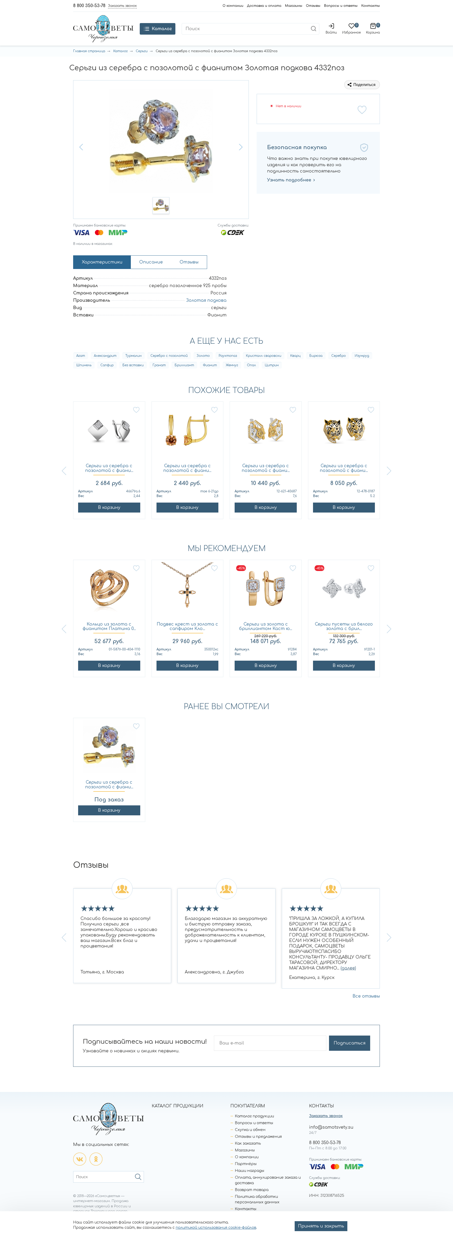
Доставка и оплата (264, 6)
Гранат (159, 365)
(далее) (348, 968)
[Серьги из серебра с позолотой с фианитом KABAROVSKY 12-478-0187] (344, 432)
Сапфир (107, 365)
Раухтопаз (228, 356)
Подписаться (349, 1043)
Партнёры (246, 1164)
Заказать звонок (326, 1116)
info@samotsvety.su (331, 1127)
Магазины (293, 6)
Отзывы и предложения (258, 1137)
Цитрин (272, 365)
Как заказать (248, 1143)
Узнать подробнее (289, 180)
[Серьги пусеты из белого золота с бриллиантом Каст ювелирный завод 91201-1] (344, 591)
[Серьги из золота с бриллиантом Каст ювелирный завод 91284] (266, 591)
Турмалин (133, 356)
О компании (233, 6)
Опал (251, 365)
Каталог (120, 51)
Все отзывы (366, 996)
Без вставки (133, 365)
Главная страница (89, 51)
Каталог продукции (254, 1116)
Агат (80, 356)
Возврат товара (251, 1190)
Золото (203, 356)
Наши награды (249, 1171)
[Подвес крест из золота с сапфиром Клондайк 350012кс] (188, 591)
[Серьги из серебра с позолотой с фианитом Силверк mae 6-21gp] (188, 432)
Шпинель (83, 365)
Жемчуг (232, 365)
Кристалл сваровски (263, 356)
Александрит (105, 356)
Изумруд (362, 356)
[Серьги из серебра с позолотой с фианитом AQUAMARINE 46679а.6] (109, 432)
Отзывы (313, 6)
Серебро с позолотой (169, 356)
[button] (82, 147)
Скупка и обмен (250, 1130)
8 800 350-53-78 (89, 5)
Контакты (370, 6)
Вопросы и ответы (341, 6)
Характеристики (102, 262)
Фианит (210, 365)
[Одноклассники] (96, 1159)
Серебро (338, 356)
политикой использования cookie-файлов (216, 1228)
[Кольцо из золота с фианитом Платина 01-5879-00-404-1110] (109, 591)
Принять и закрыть (321, 1226)
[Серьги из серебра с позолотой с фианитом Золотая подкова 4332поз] (109, 749)
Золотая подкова (206, 300)
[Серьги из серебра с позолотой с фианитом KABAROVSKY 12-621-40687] (266, 432)
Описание (151, 262)
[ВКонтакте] (79, 1159)
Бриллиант (184, 365)
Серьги (142, 51)
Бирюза (315, 356)
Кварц (295, 356)
